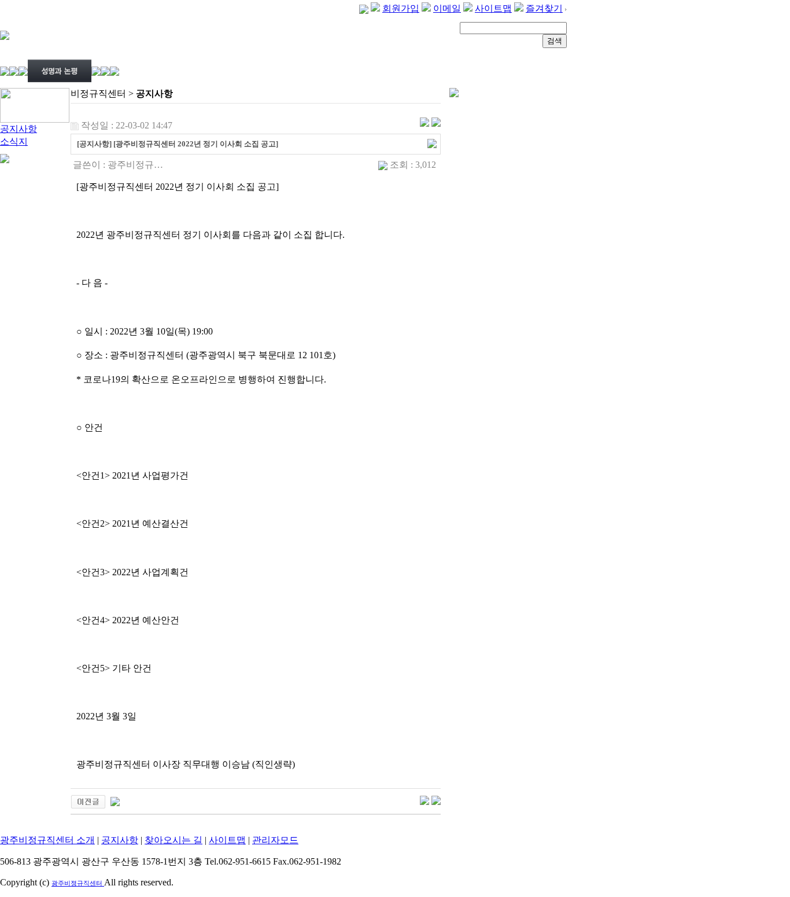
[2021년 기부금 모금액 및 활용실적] (88, 801)
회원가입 (400, 8)
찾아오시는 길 (173, 840)
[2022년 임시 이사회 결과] (115, 801)
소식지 (14, 141)
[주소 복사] (432, 143)
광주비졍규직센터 (77, 883)
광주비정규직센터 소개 (47, 840)
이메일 (447, 8)
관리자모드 (275, 840)
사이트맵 (493, 8)
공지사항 (18, 129)
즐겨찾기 (544, 8)
